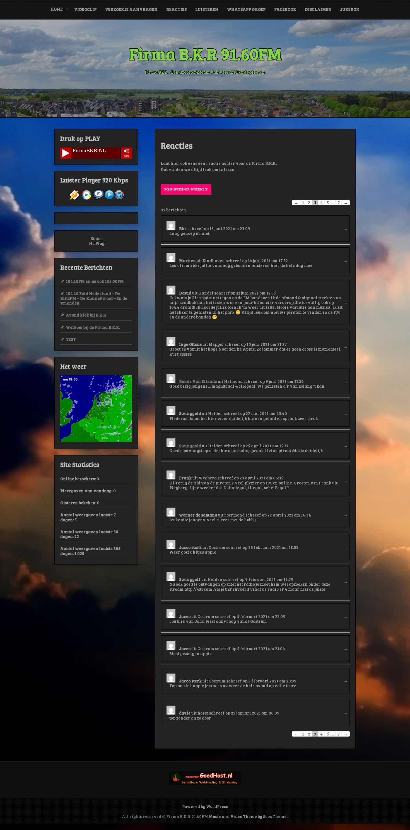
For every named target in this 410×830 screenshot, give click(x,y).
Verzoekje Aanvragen (131, 9)
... (347, 232)
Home (56, 9)
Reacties (176, 9)
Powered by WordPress (205, 806)
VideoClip (85, 9)
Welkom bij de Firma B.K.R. (93, 327)
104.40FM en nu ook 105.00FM (95, 281)
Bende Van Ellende (198, 381)
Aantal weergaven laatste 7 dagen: (88, 517)
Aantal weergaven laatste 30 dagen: (89, 534)
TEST (71, 339)
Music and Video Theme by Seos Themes (248, 816)
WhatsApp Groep (246, 9)
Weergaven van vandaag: (86, 490)
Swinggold (190, 445)
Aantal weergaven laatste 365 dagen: (90, 551)
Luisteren (206, 9)
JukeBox (349, 9)
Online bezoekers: (78, 478)
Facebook (285, 9)
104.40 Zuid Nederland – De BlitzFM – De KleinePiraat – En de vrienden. (93, 298)
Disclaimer (318, 9)
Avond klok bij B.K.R (86, 315)
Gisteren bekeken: (78, 502)
